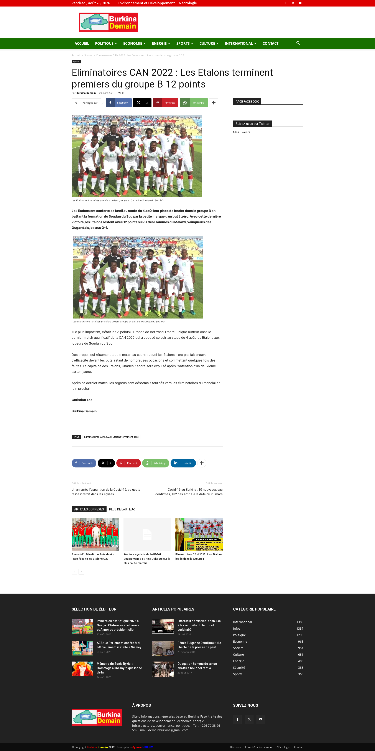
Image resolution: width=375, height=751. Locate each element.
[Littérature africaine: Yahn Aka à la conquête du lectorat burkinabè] (163, 626)
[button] (298, 44)
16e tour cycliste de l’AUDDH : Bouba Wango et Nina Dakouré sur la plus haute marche (146, 559)
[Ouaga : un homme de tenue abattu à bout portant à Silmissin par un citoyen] (163, 669)
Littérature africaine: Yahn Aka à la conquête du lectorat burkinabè (199, 625)
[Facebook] (286, 3)
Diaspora (235, 747)
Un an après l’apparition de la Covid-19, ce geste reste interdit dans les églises (106, 492)
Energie (159, 43)
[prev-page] (74, 571)
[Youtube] (300, 3)
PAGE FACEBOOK (247, 101)
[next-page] (81, 571)
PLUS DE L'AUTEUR (122, 509)
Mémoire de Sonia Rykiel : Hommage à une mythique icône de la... (119, 668)
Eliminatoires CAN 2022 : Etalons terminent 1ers (111, 436)
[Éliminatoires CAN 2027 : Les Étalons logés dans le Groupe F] (199, 534)
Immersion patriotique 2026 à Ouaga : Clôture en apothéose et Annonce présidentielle (118, 625)
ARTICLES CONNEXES (89, 509)
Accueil (82, 43)
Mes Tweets (241, 132)
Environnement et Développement (146, 3)
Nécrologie (188, 3)
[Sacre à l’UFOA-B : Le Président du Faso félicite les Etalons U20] (95, 534)
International (239, 43)
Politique (104, 43)
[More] (213, 102)
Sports (183, 43)
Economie (132, 43)
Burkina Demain (86, 92)
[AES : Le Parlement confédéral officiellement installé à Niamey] (82, 648)
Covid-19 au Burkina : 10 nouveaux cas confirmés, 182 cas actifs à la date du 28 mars (189, 492)
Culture (207, 43)
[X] (293, 3)
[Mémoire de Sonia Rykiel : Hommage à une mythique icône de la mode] (82, 669)
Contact (270, 43)
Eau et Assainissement (259, 747)
